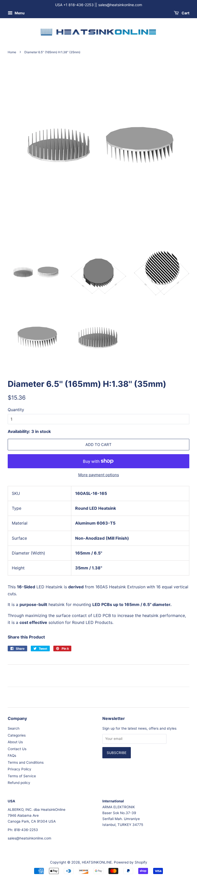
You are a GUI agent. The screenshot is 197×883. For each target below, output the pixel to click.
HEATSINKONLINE (97, 862)
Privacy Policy (19, 769)
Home (12, 52)
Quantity (16, 409)
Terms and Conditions (26, 762)
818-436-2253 (26, 830)
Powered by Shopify (130, 862)
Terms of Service (22, 776)
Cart (185, 13)
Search (13, 728)
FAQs (12, 755)
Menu (19, 13)
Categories (17, 735)
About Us (15, 742)
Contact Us (17, 749)
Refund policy (19, 783)
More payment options (98, 474)
